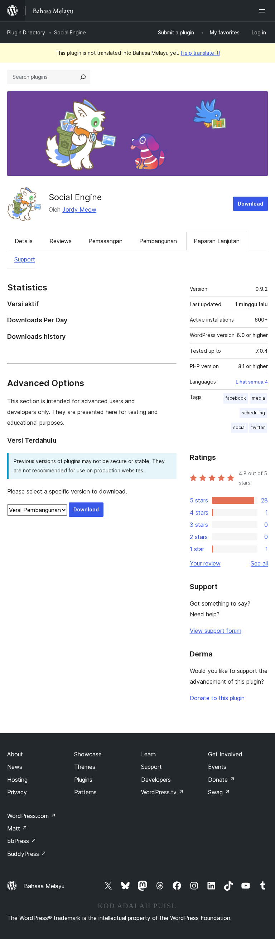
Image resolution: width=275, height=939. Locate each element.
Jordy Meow (79, 209)
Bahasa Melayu (44, 886)
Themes (84, 766)
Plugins (83, 779)
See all (259, 563)
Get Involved (225, 754)
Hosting (17, 779)
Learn (148, 754)
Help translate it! (200, 53)
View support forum (215, 630)
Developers (156, 779)
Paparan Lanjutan (217, 241)
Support (24, 259)
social (239, 427)
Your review (205, 563)
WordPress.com (31, 815)
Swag (219, 792)
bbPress (21, 840)
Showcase (88, 754)
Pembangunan (158, 241)
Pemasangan (105, 241)
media (258, 398)
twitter (258, 427)
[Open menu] (263, 10)
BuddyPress (26, 853)
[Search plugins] (83, 77)
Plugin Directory (26, 32)
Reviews (60, 241)
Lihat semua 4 (252, 382)
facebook (236, 398)
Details (24, 241)
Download (250, 204)
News (14, 766)
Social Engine (75, 197)
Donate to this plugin (217, 698)
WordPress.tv (162, 792)
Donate (221, 779)
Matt (17, 828)
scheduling (253, 412)
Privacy (17, 792)
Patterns (85, 792)
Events (217, 766)
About (15, 754)
